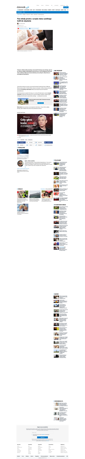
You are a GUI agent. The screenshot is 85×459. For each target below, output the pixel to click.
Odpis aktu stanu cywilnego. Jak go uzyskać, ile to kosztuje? (22, 158)
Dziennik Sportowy (41, 14)
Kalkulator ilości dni (63, 447)
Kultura (39, 453)
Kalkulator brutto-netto (64, 451)
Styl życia (50, 452)
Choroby (50, 450)
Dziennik (18, 16)
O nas (23, 456)
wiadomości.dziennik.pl (23, 16)
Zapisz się (42, 437)
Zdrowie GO (28, 14)
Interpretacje (19, 451)
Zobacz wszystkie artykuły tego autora (23, 168)
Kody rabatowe (40, 447)
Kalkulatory (62, 444)
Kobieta (39, 446)
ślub (26, 139)
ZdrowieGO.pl (56, 5)
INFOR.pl (38, 5)
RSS (67, 456)
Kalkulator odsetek (63, 450)
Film (38, 451)
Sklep (67, 5)
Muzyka (39, 452)
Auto (29, 446)
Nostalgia (24, 14)
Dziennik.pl (30, 444)
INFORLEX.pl (47, 5)
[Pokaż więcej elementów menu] (68, 10)
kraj (28, 16)
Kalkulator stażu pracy (64, 448)
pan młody (30, 139)
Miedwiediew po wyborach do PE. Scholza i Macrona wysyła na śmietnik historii (23, 171)
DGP (51, 5)
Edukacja (39, 448)
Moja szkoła (39, 449)
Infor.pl (18, 446)
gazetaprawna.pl (62, 5)
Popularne (43, 189)
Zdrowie (29, 451)
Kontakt (18, 456)
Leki (49, 448)
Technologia (30, 447)
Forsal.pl (18, 449)
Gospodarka (30, 448)
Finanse (50, 447)
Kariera (32, 456)
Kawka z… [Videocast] (34, 14)
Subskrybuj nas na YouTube (23, 28)
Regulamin (37, 456)
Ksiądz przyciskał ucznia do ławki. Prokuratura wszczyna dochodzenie (39, 100)
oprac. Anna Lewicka (22, 23)
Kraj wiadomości (49, 189)
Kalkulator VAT (63, 449)
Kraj (24, 12)
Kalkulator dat (63, 446)
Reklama (27, 456)
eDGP (18, 448)
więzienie (22, 139)
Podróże (29, 452)
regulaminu (43, 434)
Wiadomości (19, 12)
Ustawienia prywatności (61, 456)
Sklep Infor (18, 452)
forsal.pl (42, 5)
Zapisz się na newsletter (35, 28)
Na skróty (18, 444)
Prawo (49, 446)
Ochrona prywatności (44, 456)
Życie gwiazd (40, 450)
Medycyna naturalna (51, 449)
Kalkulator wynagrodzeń (64, 452)
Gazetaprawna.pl (19, 447)
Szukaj (66, 7)
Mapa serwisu (52, 456)
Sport (29, 450)
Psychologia (50, 451)
